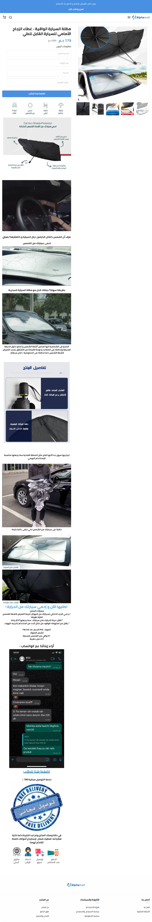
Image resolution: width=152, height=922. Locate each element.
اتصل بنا (147, 907)
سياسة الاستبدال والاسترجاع (87, 911)
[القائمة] (129, 17)
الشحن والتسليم (42, 916)
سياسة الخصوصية (91, 916)
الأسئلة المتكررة (143, 911)
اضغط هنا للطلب (36, 93)
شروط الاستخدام (92, 907)
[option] (113, 63)
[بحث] (10, 17)
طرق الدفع (44, 911)
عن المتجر (45, 907)
